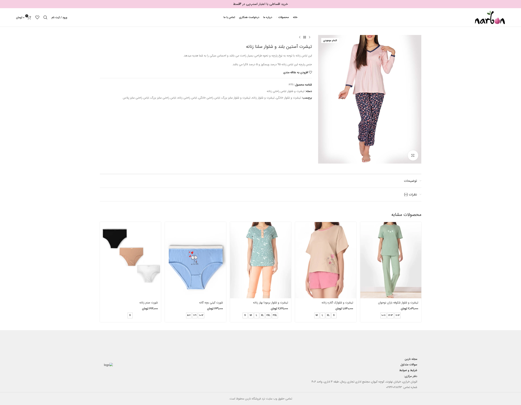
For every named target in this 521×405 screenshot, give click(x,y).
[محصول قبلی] (309, 37)
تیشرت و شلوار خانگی (288, 97)
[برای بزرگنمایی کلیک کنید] (413, 155)
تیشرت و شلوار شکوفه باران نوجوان (398, 302)
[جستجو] (45, 17)
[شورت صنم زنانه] (130, 260)
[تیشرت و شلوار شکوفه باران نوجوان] (390, 260)
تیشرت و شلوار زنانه (263, 97)
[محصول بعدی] (299, 37)
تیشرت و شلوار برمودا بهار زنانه (270, 302)
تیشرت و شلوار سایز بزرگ (236, 97)
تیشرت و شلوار (296, 91)
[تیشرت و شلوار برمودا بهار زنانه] (260, 260)
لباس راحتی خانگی (209, 97)
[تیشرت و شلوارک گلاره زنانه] (325, 260)
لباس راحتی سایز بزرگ (163, 97)
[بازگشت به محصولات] (304, 37)
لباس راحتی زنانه (276, 91)
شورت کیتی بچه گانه (211, 302)
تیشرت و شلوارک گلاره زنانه (337, 302)
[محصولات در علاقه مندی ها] (37, 17)
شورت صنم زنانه (148, 302)
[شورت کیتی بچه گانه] (195, 260)
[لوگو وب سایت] (490, 17)
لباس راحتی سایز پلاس (136, 97)
